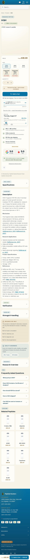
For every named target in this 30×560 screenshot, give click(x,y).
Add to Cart (16, 94)
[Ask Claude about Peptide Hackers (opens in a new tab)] (11, 553)
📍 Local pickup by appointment (9, 518)
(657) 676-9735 (5, 515)
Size (4, 62)
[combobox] (15, 7)
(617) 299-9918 (5, 504)
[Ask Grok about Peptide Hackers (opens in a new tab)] (7, 553)
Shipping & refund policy (15, 163)
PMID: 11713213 (19, 292)
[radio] (6, 66)
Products (7, 13)
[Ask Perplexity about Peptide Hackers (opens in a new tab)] (15, 553)
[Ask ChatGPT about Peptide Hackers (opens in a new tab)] (3, 553)
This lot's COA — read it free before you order (15, 110)
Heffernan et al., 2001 (9, 231)
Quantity (5, 79)
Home (2, 13)
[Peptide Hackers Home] (3, 2)
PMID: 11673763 (10, 279)
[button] (15, 40)
